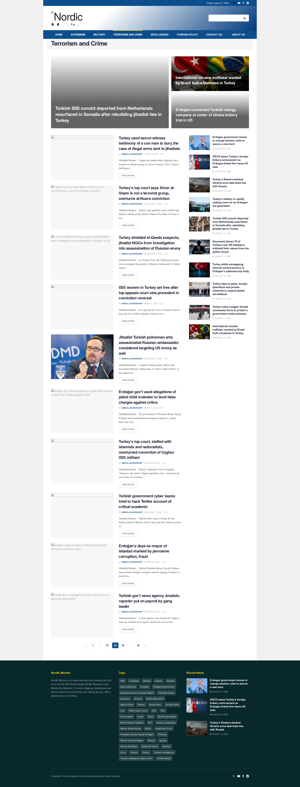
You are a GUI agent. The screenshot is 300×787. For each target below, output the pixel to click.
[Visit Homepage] (71, 18)
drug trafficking (128, 686)
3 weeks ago (184, 127)
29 (123, 645)
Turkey (145, 752)
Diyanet (171, 680)
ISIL (154, 710)
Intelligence (160, 34)
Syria (123, 752)
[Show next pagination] (145, 645)
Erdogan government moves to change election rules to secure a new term (229, 140)
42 (138, 645)
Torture (134, 752)
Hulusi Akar (155, 704)
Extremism (78, 34)
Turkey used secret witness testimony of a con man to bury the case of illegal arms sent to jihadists (149, 143)
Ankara (146, 680)
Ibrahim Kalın (172, 704)
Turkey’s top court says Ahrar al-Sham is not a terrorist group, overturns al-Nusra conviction (146, 193)
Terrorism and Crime (127, 34)
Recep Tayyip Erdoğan (131, 740)
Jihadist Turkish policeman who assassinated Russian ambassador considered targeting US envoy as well (149, 345)
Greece (138, 698)
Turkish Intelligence (164, 752)
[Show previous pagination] (86, 645)
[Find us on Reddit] (248, 3)
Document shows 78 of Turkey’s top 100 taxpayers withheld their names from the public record (230, 246)
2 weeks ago (184, 89)
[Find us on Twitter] (234, 3)
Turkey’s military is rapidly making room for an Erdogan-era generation (230, 202)
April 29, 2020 (153, 462)
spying (163, 740)
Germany (125, 698)
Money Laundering (166, 722)
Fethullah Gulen (166, 692)
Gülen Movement (155, 698)
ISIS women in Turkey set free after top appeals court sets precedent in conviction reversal (149, 292)
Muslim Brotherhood (130, 728)
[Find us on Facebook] (243, 3)
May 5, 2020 (151, 303)
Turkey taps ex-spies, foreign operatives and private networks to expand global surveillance (229, 289)
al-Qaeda (134, 680)
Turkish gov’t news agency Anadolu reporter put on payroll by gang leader (149, 601)
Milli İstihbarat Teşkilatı (132, 722)
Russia (151, 740)
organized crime (164, 728)
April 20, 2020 (153, 561)
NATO (148, 728)
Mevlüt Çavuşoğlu (167, 716)
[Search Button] (245, 18)
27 (107, 645)
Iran (122, 710)
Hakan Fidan (126, 704)
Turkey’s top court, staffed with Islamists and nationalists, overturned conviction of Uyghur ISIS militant (146, 449)
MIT (150, 722)
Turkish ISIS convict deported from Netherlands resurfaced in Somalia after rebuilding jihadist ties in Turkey (108, 114)
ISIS (163, 710)
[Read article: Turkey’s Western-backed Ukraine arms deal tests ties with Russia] (199, 185)
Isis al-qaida (126, 716)
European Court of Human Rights (137, 692)
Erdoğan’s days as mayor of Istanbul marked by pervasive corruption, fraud (144, 551)
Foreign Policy (187, 34)
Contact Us (214, 34)
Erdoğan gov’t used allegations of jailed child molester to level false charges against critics (147, 397)
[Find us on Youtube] (239, 3)
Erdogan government (163, 686)
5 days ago (88, 127)
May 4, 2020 (151, 407)
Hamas (141, 704)
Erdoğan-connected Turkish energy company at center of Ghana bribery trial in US (207, 115)
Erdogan (144, 686)
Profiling (162, 734)
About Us (238, 34)
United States (164, 758)
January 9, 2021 (154, 203)
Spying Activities (128, 746)
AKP (122, 680)
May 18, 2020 (152, 154)
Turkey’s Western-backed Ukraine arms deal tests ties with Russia (229, 182)
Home (58, 34)
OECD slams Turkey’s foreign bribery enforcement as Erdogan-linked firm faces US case (230, 161)
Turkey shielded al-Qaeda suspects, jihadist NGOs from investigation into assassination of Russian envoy (150, 243)
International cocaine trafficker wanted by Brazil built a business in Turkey (208, 80)
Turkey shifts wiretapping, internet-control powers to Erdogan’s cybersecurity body (230, 267)
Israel (140, 716)
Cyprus (158, 680)
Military (99, 34)
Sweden (166, 746)
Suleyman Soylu (150, 746)
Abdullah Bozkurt (68, 127)
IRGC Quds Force (138, 710)
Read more (130, 175)
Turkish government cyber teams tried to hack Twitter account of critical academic (147, 501)
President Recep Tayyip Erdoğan (136, 734)
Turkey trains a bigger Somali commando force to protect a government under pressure (230, 310)
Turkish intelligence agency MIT (136, 758)
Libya (150, 716)
